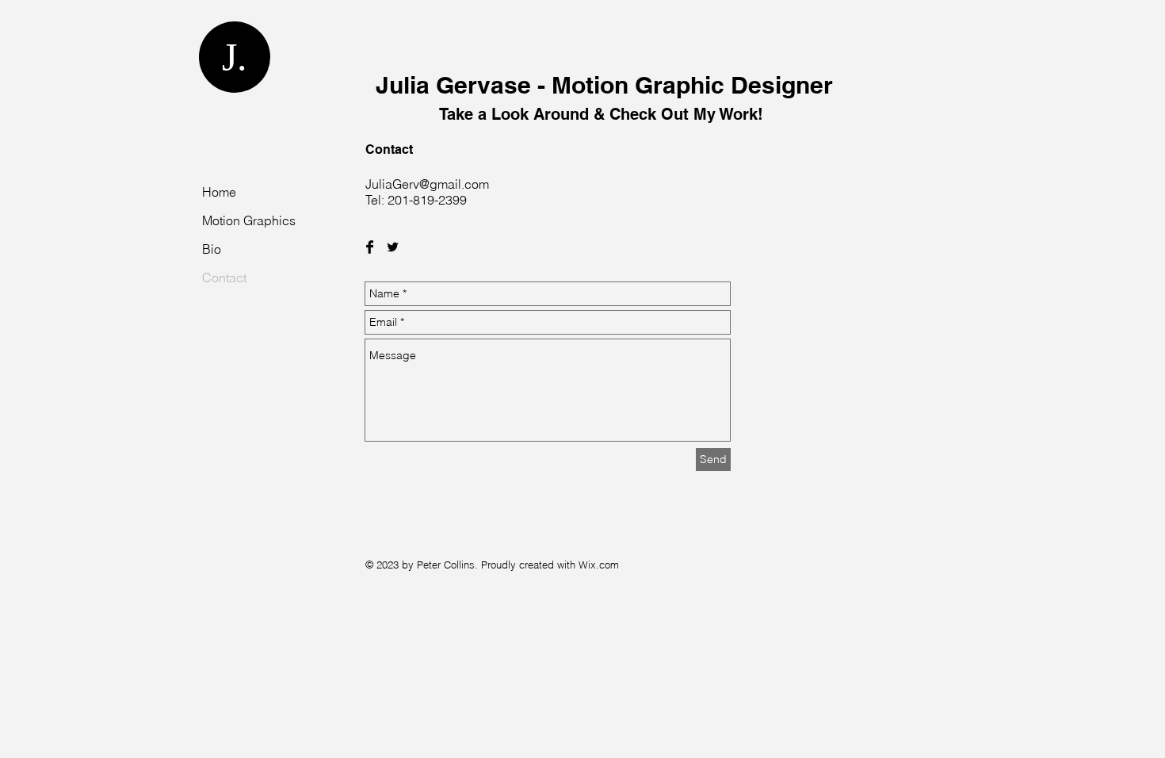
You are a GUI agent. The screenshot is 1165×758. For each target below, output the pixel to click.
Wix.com (599, 564)
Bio (211, 249)
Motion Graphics (249, 220)
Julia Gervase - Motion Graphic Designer (604, 97)
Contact (224, 277)
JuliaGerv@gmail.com (427, 184)
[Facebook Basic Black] (369, 247)
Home (219, 192)
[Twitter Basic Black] (392, 247)
